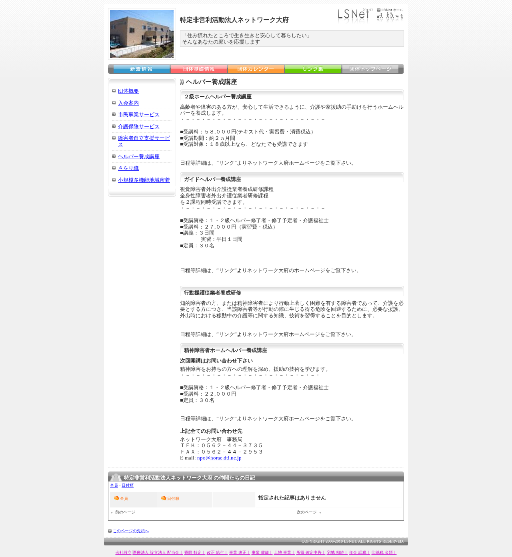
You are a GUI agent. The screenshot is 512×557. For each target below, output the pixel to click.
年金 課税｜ (359, 552)
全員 (114, 485)
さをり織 (128, 168)
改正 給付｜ (217, 552)
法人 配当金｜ (170, 552)
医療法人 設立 (145, 552)
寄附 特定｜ (195, 552)
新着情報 (142, 69)
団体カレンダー (256, 69)
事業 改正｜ (239, 552)
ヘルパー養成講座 (139, 156)
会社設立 (124, 552)
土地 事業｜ (284, 552)
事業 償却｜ (262, 552)
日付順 (128, 485)
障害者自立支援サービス (144, 141)
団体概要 (128, 91)
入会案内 (128, 103)
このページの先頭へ (131, 531)
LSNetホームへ (371, 16)
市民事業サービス (139, 114)
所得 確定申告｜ (311, 552)
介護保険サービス (139, 126)
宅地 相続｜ (337, 552)
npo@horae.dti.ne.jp (219, 458)
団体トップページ (370, 69)
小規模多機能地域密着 (144, 180)
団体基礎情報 (199, 69)
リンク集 (313, 69)
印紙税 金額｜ (384, 552)
